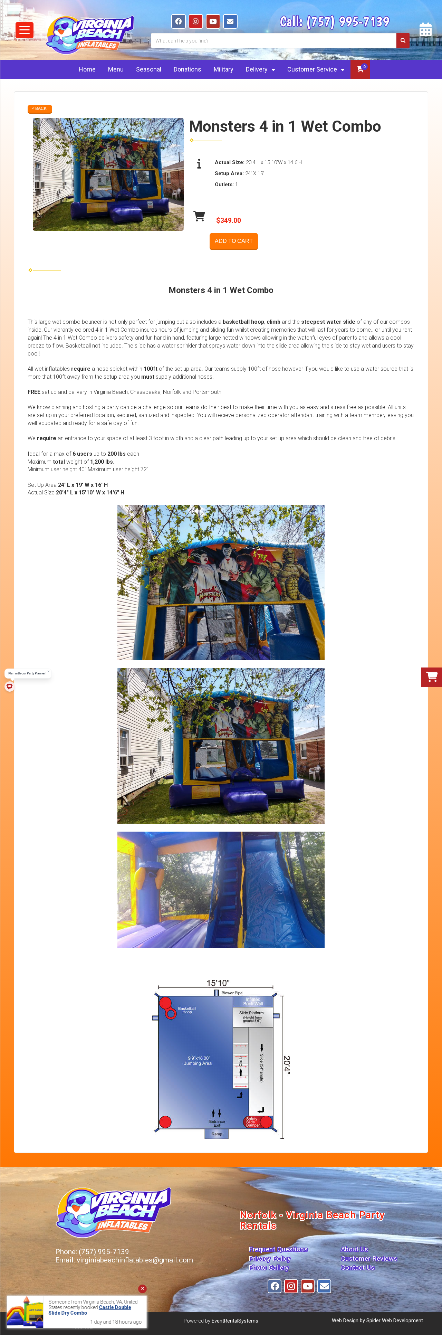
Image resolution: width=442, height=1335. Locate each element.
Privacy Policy (270, 1258)
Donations (187, 69)
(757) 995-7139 (347, 21)
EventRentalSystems (235, 1321)
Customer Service (312, 69)
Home (87, 69)
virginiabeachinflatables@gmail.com (135, 1260)
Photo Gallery (269, 1267)
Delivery (257, 69)
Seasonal (148, 69)
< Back (39, 108)
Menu (116, 69)
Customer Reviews (369, 1258)
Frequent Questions (278, 1249)
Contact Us (358, 1267)
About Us (354, 1249)
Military (223, 69)
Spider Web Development (394, 1320)
